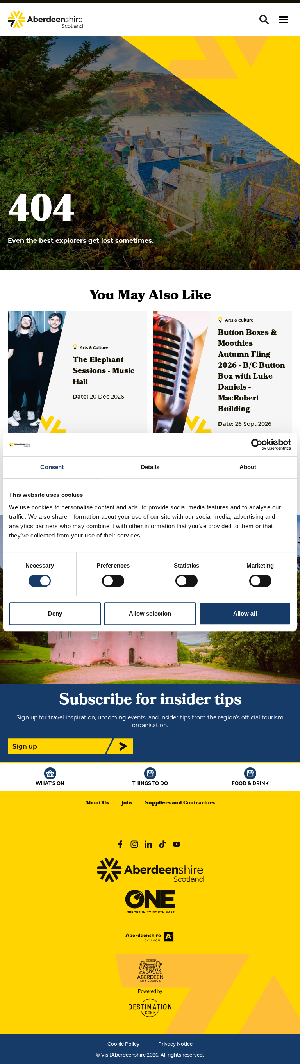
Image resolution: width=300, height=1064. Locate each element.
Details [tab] (150, 467)
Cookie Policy (123, 1044)
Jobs (126, 803)
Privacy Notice (175, 1044)
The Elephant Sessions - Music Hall (103, 371)
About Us (97, 803)
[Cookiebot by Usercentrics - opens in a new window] (257, 444)
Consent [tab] (52, 467)
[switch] (113, 581)
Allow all (245, 613)
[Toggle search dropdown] (264, 19)
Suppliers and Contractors (180, 803)
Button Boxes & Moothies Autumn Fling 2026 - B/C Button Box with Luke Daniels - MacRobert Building (251, 371)
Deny (55, 613)
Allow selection (150, 613)
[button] (283, 19)
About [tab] (248, 467)
